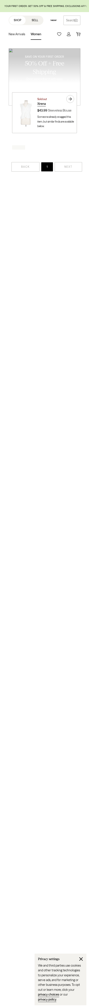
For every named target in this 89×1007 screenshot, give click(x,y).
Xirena (41, 104)
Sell (35, 20)
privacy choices (48, 994)
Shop (17, 20)
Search (70, 20)
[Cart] (78, 34)
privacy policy (47, 999)
